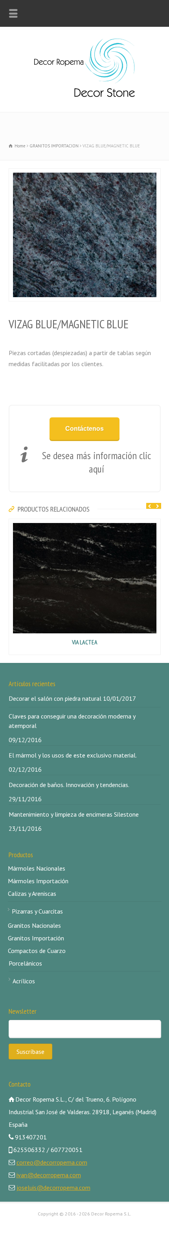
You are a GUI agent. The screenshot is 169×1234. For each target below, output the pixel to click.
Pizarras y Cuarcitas (37, 911)
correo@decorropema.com (52, 1162)
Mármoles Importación (38, 881)
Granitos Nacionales (34, 925)
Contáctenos (84, 428)
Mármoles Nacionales (36, 868)
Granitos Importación (36, 938)
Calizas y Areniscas (32, 893)
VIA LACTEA (84, 642)
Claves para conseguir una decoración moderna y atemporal (72, 721)
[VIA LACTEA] (13, 524)
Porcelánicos (25, 963)
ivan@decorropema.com (49, 1175)
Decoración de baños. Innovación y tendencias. (69, 785)
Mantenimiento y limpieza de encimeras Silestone (74, 814)
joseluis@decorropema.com (53, 1187)
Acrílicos (24, 981)
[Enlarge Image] (13, 173)
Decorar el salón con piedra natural (55, 698)
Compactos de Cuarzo (37, 951)
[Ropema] (84, 95)
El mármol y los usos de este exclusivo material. (73, 755)
